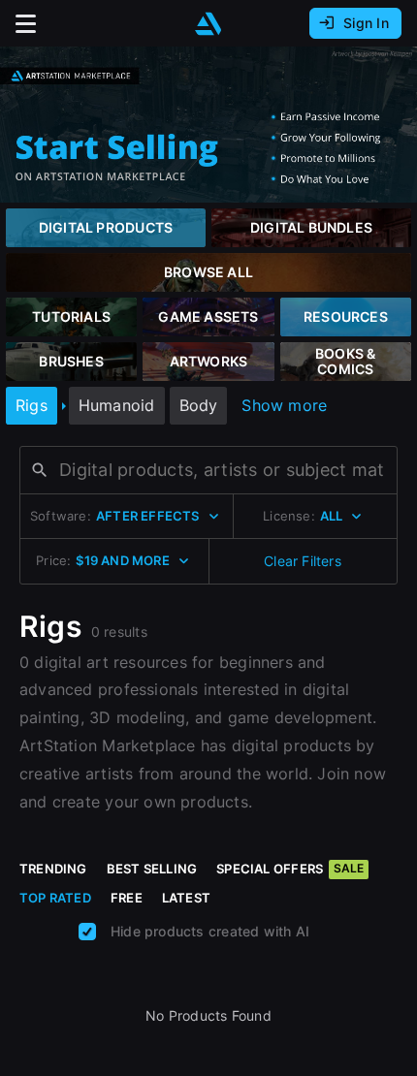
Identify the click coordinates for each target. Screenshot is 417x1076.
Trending (53, 868)
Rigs (32, 405)
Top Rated (55, 897)
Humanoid (117, 405)
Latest (186, 897)
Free (127, 897)
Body (198, 405)
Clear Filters (302, 561)
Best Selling (152, 868)
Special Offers (290, 868)
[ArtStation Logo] (208, 24)
